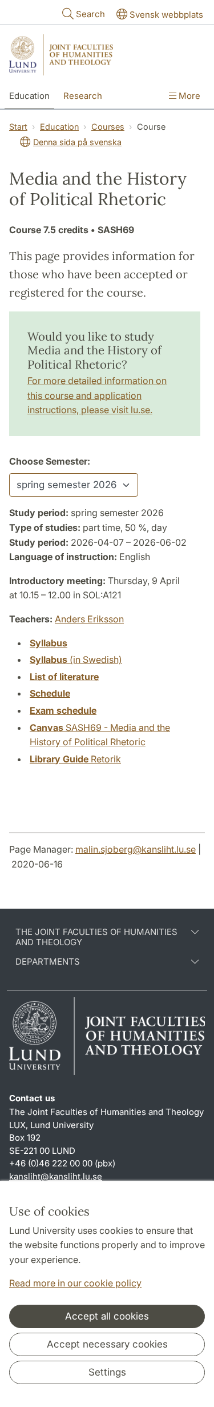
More (188, 95)
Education (29, 95)
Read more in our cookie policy (75, 1283)
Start (18, 126)
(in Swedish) (76, 659)
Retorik (75, 759)
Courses (107, 126)
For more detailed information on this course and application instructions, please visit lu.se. (97, 395)
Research (82, 95)
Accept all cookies (107, 1316)
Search (90, 14)
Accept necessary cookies (107, 1344)
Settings (107, 1372)
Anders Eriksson (89, 619)
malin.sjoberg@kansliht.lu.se (135, 849)
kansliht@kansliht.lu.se (55, 1176)
